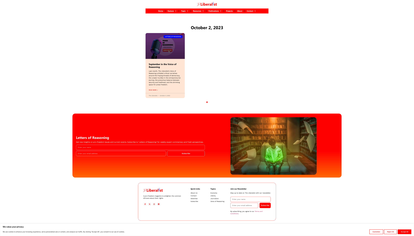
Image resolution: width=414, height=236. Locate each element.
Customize (376, 232)
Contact (250, 11)
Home (160, 11)
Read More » (153, 90)
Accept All (404, 232)
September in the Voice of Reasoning (162, 65)
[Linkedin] (158, 204)
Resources (197, 11)
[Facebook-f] (145, 204)
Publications (214, 11)
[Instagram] (154, 204)
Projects (229, 11)
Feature (171, 11)
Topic (183, 11)
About (239, 11)
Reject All (390, 232)
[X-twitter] (149, 204)
